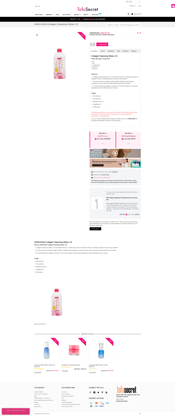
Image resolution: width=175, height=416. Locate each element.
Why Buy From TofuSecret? (40, 394)
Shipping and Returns (67, 402)
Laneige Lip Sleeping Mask (71, 365)
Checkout (64, 400)
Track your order (65, 394)
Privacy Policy (37, 406)
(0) (137, 14)
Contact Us (37, 404)
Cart (63, 398)
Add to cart (103, 44)
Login (139, 5)
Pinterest (102, 392)
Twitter (98, 392)
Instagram (94, 392)
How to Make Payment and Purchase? (43, 400)
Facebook (90, 392)
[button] (37, 35)
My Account (64, 392)
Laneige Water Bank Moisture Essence (44, 365)
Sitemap (36, 402)
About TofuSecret (38, 392)
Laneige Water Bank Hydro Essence (98, 365)
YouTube (106, 392)
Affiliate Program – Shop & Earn (42, 398)
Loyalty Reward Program (68, 396)
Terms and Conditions (67, 406)
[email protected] (121, 401)
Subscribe (131, 5)
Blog (35, 396)
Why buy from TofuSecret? (101, 177)
